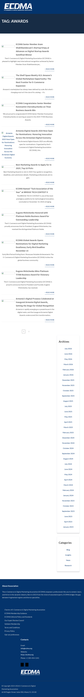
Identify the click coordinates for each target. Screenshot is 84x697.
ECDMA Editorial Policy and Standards (18, 617)
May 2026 (68, 359)
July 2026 (68, 349)
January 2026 (68, 375)
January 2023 (68, 527)
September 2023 (68, 511)
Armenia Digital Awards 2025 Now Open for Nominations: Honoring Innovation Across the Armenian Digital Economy (34, 134)
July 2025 (68, 406)
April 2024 (68, 480)
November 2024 (68, 443)
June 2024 (68, 469)
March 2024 (68, 485)
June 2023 (68, 516)
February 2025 (68, 432)
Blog (68, 550)
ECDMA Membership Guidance (15, 613)
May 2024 (68, 474)
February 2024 (68, 490)
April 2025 (68, 422)
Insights (68, 555)
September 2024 (68, 453)
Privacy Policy (9, 631)
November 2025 (68, 385)
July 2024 (68, 464)
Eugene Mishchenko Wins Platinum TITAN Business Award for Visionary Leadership (32, 275)
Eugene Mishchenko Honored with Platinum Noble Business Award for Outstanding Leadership (32, 216)
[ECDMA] (18, 7)
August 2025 (68, 401)
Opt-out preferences (11, 635)
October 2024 (68, 448)
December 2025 (68, 380)
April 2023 (68, 522)
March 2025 (68, 427)
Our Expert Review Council (14, 620)
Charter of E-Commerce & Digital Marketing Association (24, 610)
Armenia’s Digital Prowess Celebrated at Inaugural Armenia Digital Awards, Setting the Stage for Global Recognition (35, 302)
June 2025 (68, 411)
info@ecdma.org (26, 648)
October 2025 (68, 390)
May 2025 (68, 417)
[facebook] (22, 665)
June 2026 (68, 354)
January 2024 (68, 495)
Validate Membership (12, 624)
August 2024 (68, 459)
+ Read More (49, 69)
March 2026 (68, 364)
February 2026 (68, 369)
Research (68, 565)
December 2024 (68, 438)
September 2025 (68, 396)
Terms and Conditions (12, 628)
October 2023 (68, 506)
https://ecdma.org (27, 655)
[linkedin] (26, 665)
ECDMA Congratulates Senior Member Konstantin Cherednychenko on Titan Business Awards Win (33, 107)
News (68, 560)
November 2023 (68, 501)
